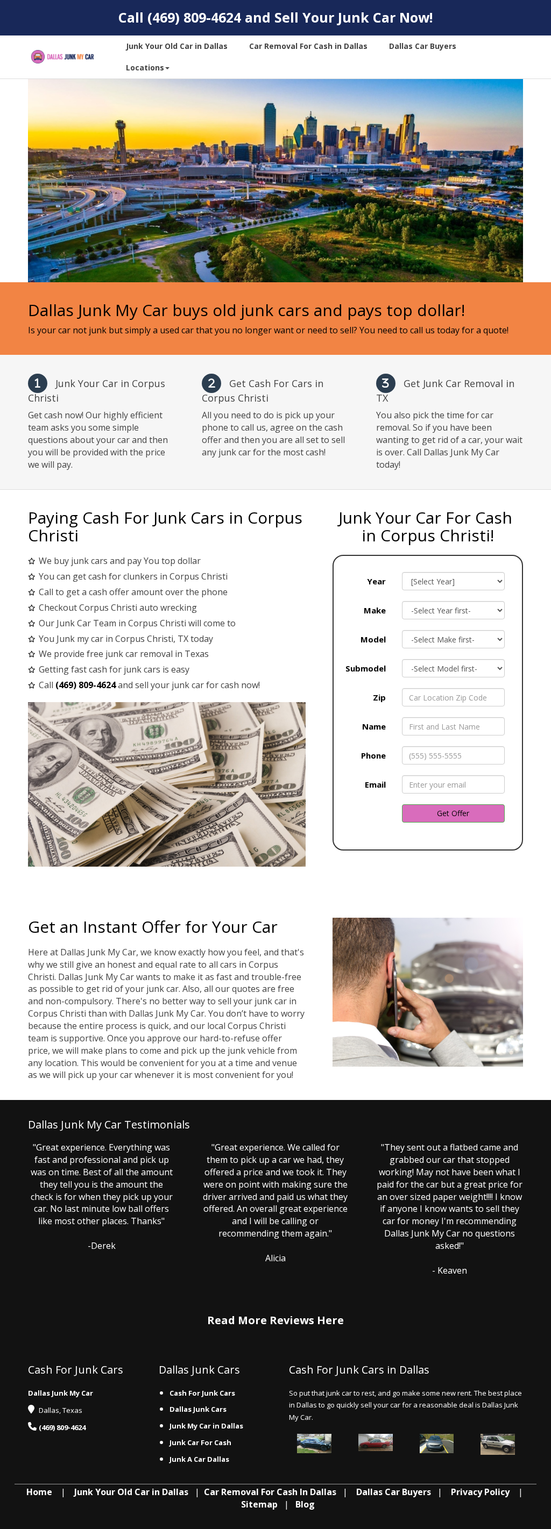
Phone (373, 755)
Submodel (365, 668)
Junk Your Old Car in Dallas (131, 1492)
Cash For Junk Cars (202, 1393)
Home (39, 1492)
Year (376, 581)
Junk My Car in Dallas (207, 1426)
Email (375, 784)
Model (373, 639)
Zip (379, 697)
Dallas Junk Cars (198, 1409)
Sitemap (259, 1504)
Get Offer (453, 813)
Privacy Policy (480, 1492)
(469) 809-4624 (194, 17)
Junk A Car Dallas (200, 1459)
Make (375, 610)
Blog (305, 1504)
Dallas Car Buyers (393, 1492)
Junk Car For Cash (201, 1442)
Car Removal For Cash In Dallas (270, 1492)
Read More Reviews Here (275, 1320)
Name (374, 726)
